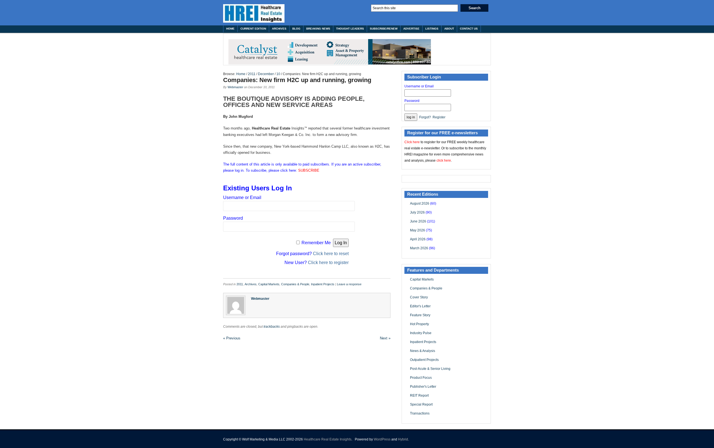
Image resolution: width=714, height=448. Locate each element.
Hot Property (419, 324)
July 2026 (417, 212)
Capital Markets (268, 284)
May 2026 (417, 230)
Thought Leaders (350, 28)
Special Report (421, 404)
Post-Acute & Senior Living (430, 369)
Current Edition (253, 28)
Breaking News (318, 28)
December (266, 74)
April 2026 (418, 239)
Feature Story (420, 315)
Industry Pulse (420, 333)
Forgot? (425, 117)
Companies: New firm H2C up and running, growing (297, 79)
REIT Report (419, 395)
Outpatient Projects (424, 360)
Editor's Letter (420, 306)
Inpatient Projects (322, 284)
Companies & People (295, 284)
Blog (296, 28)
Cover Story (419, 297)
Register (439, 117)
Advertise (411, 28)
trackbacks (272, 327)
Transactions (420, 413)
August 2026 (419, 203)
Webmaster (235, 87)
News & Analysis (422, 351)
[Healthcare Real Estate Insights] (253, 13)
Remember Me (316, 242)
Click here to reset (331, 253)
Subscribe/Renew (383, 28)
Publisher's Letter (423, 387)
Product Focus (421, 378)
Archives (279, 28)
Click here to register (328, 262)
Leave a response (349, 284)
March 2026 (419, 248)
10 (278, 74)
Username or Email (242, 197)
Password (233, 218)
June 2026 (418, 221)
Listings (431, 28)
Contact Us (469, 28)
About (449, 28)
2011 (251, 74)
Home (230, 28)
